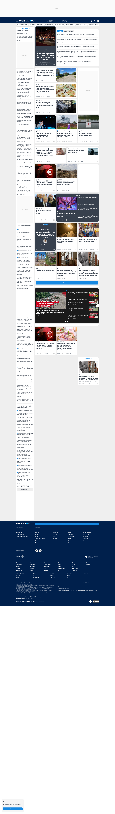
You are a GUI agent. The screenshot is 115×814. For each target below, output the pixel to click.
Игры (79, 17)
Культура (55, 534)
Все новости (25, 28)
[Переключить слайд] (97, 305)
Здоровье (37, 545)
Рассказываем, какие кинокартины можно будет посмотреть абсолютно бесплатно (45, 63)
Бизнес (37, 532)
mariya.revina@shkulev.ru (20, 598)
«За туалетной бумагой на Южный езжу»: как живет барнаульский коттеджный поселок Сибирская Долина (45, 73)
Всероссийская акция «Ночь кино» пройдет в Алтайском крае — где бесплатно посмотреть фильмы (45, 55)
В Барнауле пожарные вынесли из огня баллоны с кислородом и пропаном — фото (45, 105)
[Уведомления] (94, 21)
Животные (38, 542)
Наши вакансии (20, 534)
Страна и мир (86, 534)
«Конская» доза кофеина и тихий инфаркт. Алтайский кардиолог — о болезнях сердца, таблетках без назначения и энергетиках (44, 152)
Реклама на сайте (20, 530)
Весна (36, 534)
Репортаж (88, 359)
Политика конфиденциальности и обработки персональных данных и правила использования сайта (77, 590)
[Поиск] (91, 21)
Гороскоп (57, 17)
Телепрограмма (45, 17)
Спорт (84, 530)
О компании (19, 532)
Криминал (55, 532)
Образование (56, 545)
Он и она (70, 530)
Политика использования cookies (64, 586)
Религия (70, 542)
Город (36, 536)
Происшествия (71, 536)
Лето (54, 536)
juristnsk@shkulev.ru (46, 592)
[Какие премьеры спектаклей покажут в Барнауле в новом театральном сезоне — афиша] (45, 122)
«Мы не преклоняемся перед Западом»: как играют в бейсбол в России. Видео (78, 307)
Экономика (85, 538)
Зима (54, 530)
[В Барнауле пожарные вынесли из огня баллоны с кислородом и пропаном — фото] (66, 106)
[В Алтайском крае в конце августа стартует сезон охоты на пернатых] (67, 171)
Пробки (57, 21)
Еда (36, 540)
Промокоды (74, 17)
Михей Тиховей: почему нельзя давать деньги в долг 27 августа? (76, 150)
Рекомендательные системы (63, 588)
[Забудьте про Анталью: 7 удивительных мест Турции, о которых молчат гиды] (45, 259)
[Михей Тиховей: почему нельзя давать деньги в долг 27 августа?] (93, 151)
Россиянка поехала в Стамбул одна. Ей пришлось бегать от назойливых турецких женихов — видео (78, 315)
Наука (54, 540)
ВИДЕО (67, 290)
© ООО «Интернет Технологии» (37, 601)
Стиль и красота (87, 532)
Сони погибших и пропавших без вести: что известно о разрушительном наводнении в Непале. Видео (50, 312)
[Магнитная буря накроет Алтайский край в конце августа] (67, 230)
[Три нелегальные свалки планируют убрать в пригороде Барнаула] (88, 122)
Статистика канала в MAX (22, 536)
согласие (7, 805)
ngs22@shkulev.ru (31, 591)
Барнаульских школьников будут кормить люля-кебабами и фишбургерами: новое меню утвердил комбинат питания (45, 90)
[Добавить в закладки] (54, 65)
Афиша (52, 17)
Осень (69, 532)
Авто (36, 530)
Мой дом (55, 538)
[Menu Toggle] (17, 21)
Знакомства (28, 17)
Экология (85, 536)
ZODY (69, 17)
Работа (69, 538)
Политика (70, 534)
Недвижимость (20, 17)
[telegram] (36, 550)
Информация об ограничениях (64, 584)
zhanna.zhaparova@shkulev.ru (21, 596)
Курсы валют (64, 17)
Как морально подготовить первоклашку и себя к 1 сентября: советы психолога (78, 293)
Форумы (39, 17)
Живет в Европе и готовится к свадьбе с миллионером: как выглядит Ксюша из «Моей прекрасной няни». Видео (77, 301)
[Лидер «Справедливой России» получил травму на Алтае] (45, 200)
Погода (34, 17)
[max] (40, 550)
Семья (69, 545)
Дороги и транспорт (40, 538)
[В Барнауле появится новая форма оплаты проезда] (88, 230)
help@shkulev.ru (25, 593)
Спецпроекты (86, 540)
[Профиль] (98, 21)
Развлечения (71, 540)
